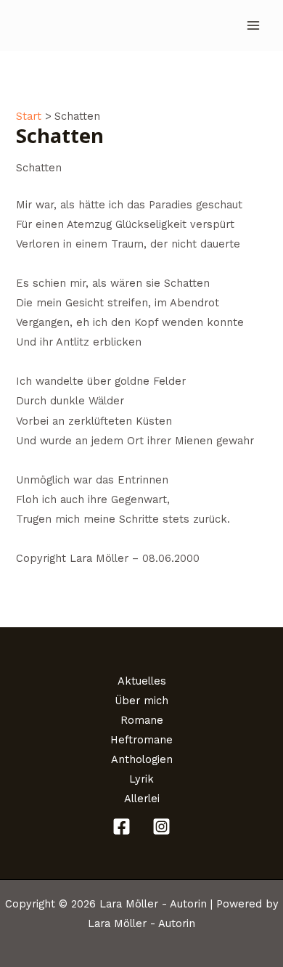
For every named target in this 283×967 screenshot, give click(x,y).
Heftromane (141, 739)
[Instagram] (161, 826)
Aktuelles (142, 680)
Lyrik (141, 779)
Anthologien (142, 759)
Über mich (141, 700)
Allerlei (142, 798)
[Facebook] (121, 826)
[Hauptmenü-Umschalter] (253, 25)
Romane (141, 720)
